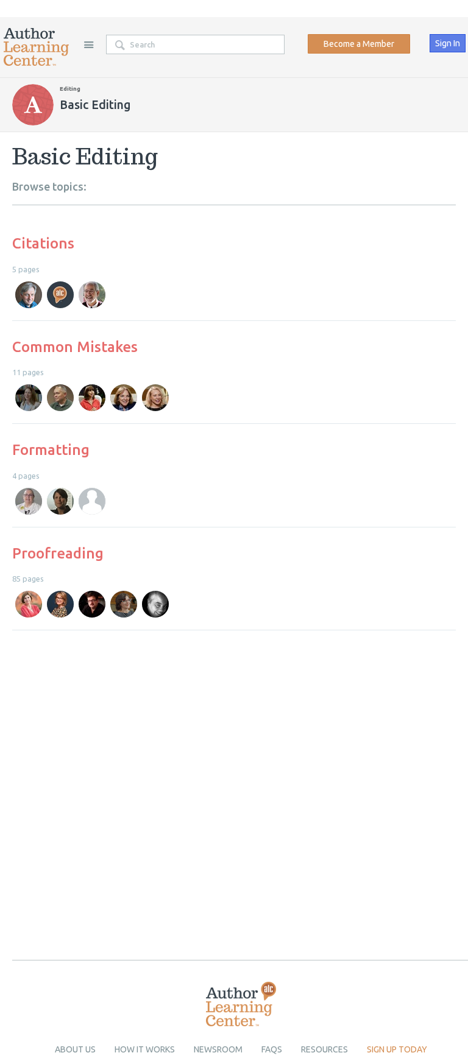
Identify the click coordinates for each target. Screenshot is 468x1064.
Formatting (51, 450)
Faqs (271, 1049)
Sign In (447, 43)
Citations (43, 243)
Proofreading (58, 553)
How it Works (145, 1049)
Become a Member (359, 44)
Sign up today (397, 1049)
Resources (324, 1049)
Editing (70, 88)
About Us (75, 1049)
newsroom (218, 1049)
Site (88, 44)
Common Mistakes (75, 347)
